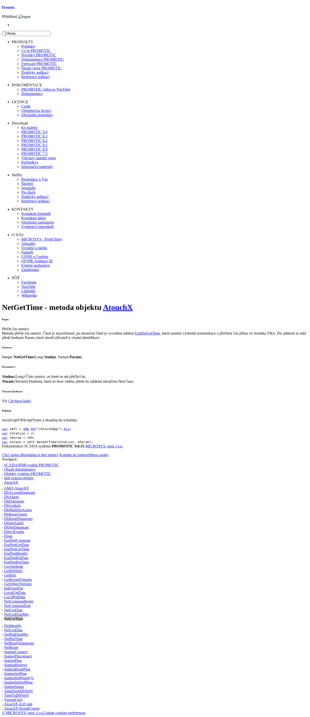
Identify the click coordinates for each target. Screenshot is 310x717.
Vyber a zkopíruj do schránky (54, 420)
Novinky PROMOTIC (38, 55)
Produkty (28, 46)
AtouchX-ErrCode (18, 704)
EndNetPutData (16, 558)
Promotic (8, 7)
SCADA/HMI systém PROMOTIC (31, 465)
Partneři (27, 252)
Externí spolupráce (35, 265)
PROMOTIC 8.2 (34, 141)
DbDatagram (14, 501)
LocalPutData (14, 597)
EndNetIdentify (16, 553)
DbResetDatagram (18, 519)
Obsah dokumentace (19, 469)
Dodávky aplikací (34, 72)
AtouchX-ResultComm (21, 708)
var (5, 429)
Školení (27, 184)
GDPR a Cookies (34, 257)
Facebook (28, 282)
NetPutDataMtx (16, 634)
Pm (33, 429)
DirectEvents (14, 532)
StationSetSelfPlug (18, 682)
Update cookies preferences (64, 713)
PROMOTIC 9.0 (34, 132)
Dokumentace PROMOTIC (42, 59)
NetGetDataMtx (16, 614)
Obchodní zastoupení (37, 222)
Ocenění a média (34, 248)
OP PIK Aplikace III (37, 261)
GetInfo (10, 575)
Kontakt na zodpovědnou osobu (83, 455)
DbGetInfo (12, 506)
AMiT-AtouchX (16, 488)
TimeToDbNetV (16, 695)
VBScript (25, 420)
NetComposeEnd (17, 606)
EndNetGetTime (147, 333)
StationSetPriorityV (19, 678)
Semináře (28, 188)
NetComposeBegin (18, 601)
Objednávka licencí (36, 111)
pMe (26, 429)
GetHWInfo (13, 571)
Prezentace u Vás (34, 179)
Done (8, 536)
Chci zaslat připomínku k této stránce (30, 455)
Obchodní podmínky (37, 115)
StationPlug (13, 660)
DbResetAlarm (15, 514)
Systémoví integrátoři (37, 227)
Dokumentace (32, 94)
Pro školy (28, 192)
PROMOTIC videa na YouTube (45, 89)
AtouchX (118, 307)
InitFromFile (13, 588)
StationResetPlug (17, 669)
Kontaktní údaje (33, 218)
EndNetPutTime (16, 562)
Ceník (26, 106)
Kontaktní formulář (36, 214)
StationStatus (14, 687)
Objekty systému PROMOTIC (27, 474)
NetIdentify (13, 626)
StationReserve (15, 665)
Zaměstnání (30, 270)
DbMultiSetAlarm (18, 510)
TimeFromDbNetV (18, 691)
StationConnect (16, 652)
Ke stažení (29, 127)
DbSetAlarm (13, 523)
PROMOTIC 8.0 (34, 149)
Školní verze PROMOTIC (41, 68)
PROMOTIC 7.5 (34, 154)
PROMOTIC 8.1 (34, 145)
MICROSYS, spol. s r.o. (104, 446)
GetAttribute (13, 566)
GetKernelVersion (18, 580)
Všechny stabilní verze (38, 158)
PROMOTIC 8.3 (34, 136)
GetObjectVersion (17, 584)
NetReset (11, 647)
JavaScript (10, 420)
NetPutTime (13, 639)
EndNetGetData (16, 545)
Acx (67, 429)
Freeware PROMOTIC (39, 64)
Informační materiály (37, 167)
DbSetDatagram (16, 527)
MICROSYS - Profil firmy (41, 239)
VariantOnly (13, 700)
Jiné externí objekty (19, 478)
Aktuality (28, 243)
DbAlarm (11, 497)
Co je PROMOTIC (36, 51)
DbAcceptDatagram (19, 492)
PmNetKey (30, 162)
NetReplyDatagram (19, 643)
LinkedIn (28, 291)
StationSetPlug (15, 674)
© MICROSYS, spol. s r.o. (22, 713)
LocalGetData (15, 593)
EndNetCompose (17, 540)
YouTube (28, 287)
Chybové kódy (19, 401)
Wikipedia (29, 295)
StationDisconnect (18, 656)
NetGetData (13, 610)
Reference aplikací (35, 77)
